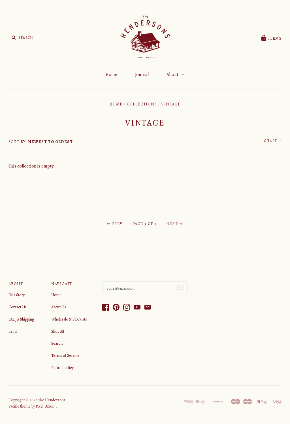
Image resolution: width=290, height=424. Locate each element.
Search (57, 343)
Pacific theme (19, 406)
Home (111, 74)
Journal (142, 74)
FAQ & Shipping (21, 319)
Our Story (16, 295)
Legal (12, 331)
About (173, 74)
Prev (117, 223)
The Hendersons (51, 400)
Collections (142, 104)
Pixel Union (45, 406)
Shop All (57, 331)
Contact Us (17, 307)
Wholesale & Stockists (69, 319)
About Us (58, 307)
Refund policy (62, 367)
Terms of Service (65, 355)
